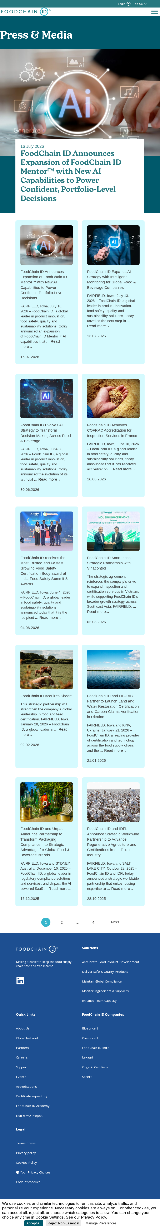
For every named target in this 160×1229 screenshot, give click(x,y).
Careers (22, 1057)
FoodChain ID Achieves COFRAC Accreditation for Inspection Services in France (112, 430)
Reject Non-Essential (63, 1223)
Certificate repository (32, 1096)
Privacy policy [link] (128, 1223)
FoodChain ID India (95, 1048)
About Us (23, 1028)
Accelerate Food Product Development (110, 962)
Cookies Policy (26, 1162)
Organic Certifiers (95, 1067)
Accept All (33, 1223)
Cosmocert (90, 1038)
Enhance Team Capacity (99, 1000)
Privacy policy (26, 1153)
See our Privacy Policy (86, 1217)
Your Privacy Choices (34, 1172)
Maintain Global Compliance (102, 981)
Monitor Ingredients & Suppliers (105, 991)
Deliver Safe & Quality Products (105, 971)
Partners (22, 1048)
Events (21, 1077)
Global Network (27, 1038)
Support (22, 1067)
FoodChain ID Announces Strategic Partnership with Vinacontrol (109, 563)
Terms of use (26, 1143)
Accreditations (26, 1086)
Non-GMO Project (29, 1115)
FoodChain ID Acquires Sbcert (46, 696)
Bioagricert (90, 1028)
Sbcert (87, 1077)
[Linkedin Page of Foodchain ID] (20, 983)
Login (121, 3)
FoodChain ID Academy (33, 1106)
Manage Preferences (101, 1223)
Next (115, 922)
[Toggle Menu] (154, 12)
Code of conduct (28, 1182)
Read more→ (98, 326)
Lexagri (87, 1057)
